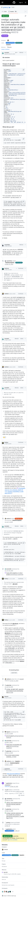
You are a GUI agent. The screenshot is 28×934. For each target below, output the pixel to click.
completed (7, 784)
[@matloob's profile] (3, 294)
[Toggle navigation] (2, 2)
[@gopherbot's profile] (3, 769)
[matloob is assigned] (8, 40)
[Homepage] (14, 2)
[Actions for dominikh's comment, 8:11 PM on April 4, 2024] (25, 339)
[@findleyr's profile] (3, 443)
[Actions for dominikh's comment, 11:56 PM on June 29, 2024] (25, 526)
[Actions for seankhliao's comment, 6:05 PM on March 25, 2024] (25, 245)
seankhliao (7, 244)
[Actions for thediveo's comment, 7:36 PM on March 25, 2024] (25, 268)
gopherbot (7, 768)
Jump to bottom (5, 49)
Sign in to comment (12, 839)
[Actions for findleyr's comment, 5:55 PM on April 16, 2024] (25, 442)
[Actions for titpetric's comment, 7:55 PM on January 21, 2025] (25, 696)
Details (5, 238)
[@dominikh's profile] (3, 53)
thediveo (6, 268)
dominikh (6, 52)
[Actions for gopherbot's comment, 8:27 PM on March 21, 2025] (25, 769)
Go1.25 (22, 679)
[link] (8, 261)
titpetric (6, 696)
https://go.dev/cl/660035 (13, 773)
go (9, 7)
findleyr (6, 442)
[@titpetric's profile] (3, 697)
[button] (23, 69)
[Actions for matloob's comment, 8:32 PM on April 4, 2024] (25, 367)
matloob (6, 293)
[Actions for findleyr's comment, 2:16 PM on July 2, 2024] (25, 579)
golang (5, 7)
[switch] (4, 437)
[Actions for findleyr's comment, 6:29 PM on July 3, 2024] (25, 620)
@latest (22, 661)
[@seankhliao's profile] (3, 245)
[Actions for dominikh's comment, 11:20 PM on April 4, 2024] (25, 388)
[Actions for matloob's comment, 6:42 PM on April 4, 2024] (25, 294)
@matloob (15, 623)
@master (15, 584)
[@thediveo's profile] (3, 269)
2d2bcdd (7, 786)
